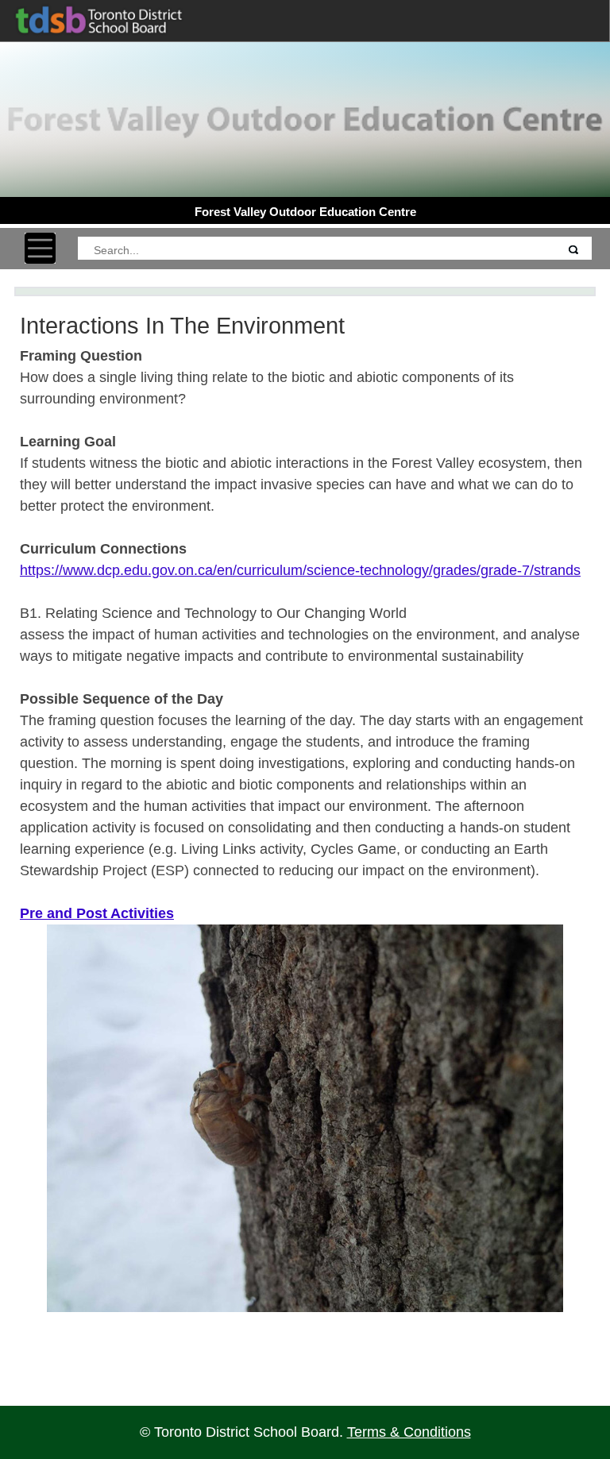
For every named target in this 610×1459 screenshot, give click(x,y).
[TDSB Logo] (111, 18)
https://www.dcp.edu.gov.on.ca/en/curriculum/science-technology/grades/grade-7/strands (300, 570)
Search (572, 249)
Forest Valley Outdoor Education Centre (305, 211)
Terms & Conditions (409, 1432)
